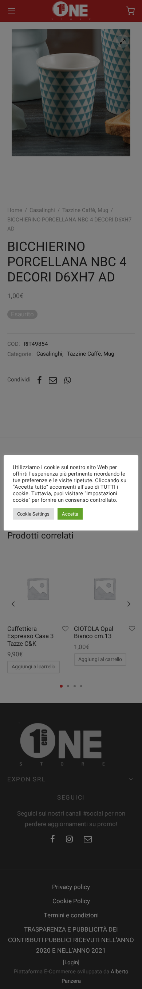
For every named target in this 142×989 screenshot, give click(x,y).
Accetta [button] (70, 513)
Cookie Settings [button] (33, 513)
